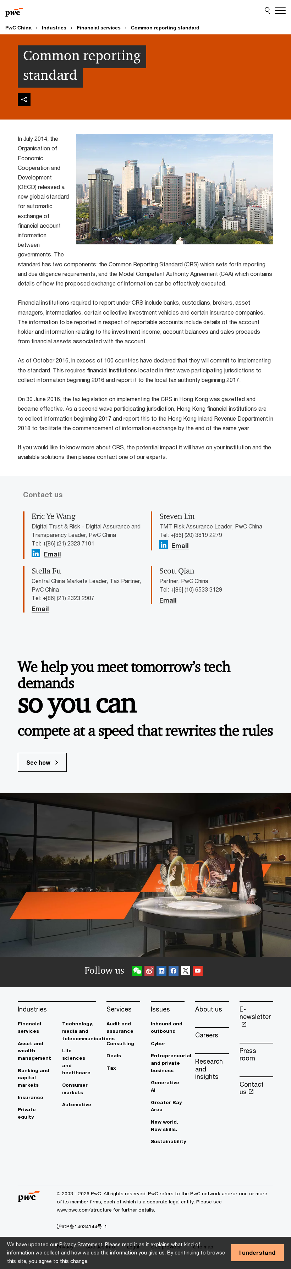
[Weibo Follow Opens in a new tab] (149, 972)
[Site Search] (267, 10)
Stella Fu (46, 571)
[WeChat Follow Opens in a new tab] (137, 972)
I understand (257, 1252)
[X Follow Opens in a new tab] (186, 972)
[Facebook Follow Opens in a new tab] (174, 972)
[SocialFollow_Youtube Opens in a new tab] (198, 972)
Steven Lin (177, 516)
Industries (54, 28)
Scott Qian (176, 571)
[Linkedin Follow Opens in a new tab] (36, 553)
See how (39, 762)
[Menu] (280, 10)
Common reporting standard (165, 28)
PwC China (18, 28)
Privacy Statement (81, 1244)
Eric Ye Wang (53, 516)
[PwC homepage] (14, 10)
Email (52, 554)
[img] (24, 99)
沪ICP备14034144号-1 (82, 1226)
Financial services (99, 28)
